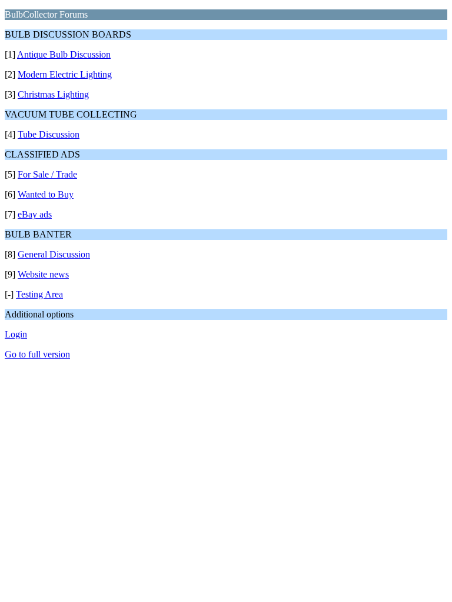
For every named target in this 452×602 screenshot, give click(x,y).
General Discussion (54, 254)
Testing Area (39, 294)
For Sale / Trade (47, 174)
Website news (43, 274)
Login (16, 334)
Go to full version (37, 354)
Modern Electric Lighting (65, 74)
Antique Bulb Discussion (64, 54)
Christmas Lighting (53, 94)
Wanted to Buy (46, 194)
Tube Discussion (48, 134)
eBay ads (35, 214)
